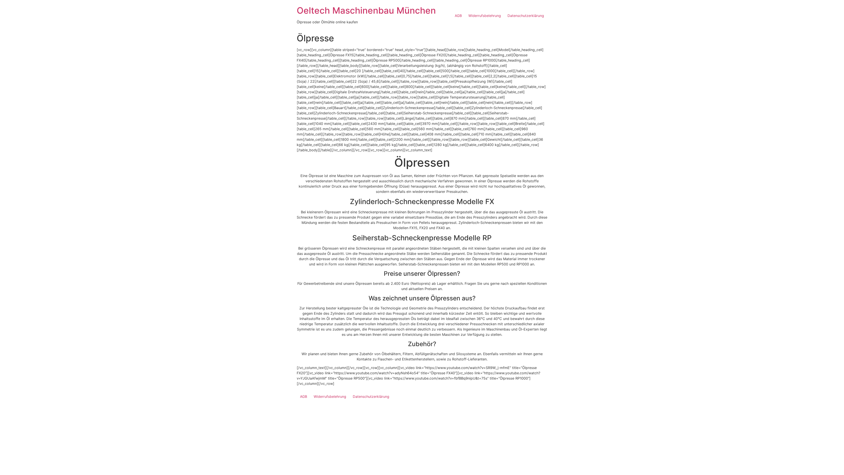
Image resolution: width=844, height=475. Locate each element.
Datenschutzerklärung (525, 15)
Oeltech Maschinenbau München (366, 10)
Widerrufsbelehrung (484, 15)
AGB (458, 15)
